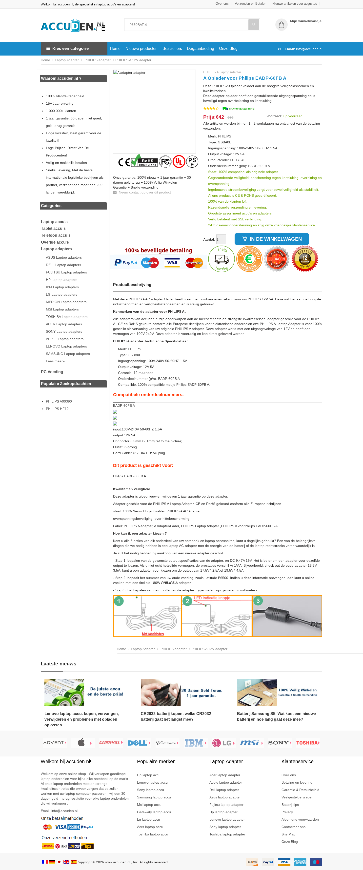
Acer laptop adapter (224, 775)
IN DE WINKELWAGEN (275, 239)
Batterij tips (290, 805)
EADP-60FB (257, 166)
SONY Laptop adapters (64, 331)
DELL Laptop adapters (63, 265)
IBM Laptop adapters (62, 287)
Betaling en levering (297, 782)
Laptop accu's (54, 222)
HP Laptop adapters (61, 280)
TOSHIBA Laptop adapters (66, 317)
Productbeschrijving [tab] (132, 285)
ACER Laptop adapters (64, 324)
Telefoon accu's (56, 235)
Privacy (287, 812)
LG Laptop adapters (61, 294)
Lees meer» (55, 361)
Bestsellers (172, 48)
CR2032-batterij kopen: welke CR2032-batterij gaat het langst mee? (176, 716)
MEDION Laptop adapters (66, 302)
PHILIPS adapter (97, 60)
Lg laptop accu (148, 819)
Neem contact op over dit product (144, 192)
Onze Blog (228, 48)
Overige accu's (55, 242)
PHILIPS (224, 136)
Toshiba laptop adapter (227, 834)
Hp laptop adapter (223, 812)
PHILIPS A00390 (59, 401)
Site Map (288, 834)
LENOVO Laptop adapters (66, 346)
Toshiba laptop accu (152, 834)
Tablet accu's (53, 228)
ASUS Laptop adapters (64, 257)
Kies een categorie (70, 48)
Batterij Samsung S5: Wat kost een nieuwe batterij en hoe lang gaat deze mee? (276, 716)
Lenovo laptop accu (152, 782)
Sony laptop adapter (225, 827)
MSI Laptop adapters (62, 309)
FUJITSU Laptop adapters (66, 272)
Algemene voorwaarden (300, 819)
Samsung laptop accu (154, 797)
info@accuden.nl (309, 49)
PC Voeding (52, 372)
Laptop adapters (56, 249)
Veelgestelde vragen (297, 797)
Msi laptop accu (149, 805)
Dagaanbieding (200, 48)
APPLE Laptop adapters (64, 339)
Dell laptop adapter (224, 790)
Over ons (222, 3)
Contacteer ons (293, 827)
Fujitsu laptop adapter (226, 805)
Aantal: (209, 239)
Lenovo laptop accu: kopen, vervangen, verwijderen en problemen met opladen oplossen (81, 719)
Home (115, 48)
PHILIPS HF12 (57, 409)
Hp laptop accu (149, 775)
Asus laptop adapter (225, 797)
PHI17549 (237, 160)
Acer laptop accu (150, 827)
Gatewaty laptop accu (154, 812)
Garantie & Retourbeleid (300, 790)
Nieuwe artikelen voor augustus (294, 3)
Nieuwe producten (141, 48)
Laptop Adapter (67, 60)
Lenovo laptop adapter (227, 819)
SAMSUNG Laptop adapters (68, 354)
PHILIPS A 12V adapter (133, 60)
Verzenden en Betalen (250, 3)
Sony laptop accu (150, 790)
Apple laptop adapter (225, 782)
